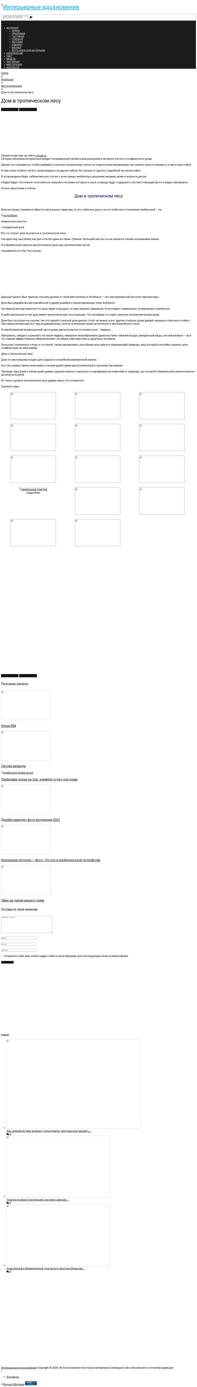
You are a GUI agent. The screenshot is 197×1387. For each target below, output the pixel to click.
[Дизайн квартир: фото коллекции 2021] (98, 799)
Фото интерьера (11, 85)
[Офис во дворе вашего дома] (98, 880)
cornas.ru (41, 155)
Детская (17, 42)
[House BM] (98, 706)
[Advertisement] (81, 132)
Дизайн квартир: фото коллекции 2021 (30, 820)
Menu (4, 22)
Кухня (16, 30)
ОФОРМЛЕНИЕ (14, 53)
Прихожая (18, 33)
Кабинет (17, 44)
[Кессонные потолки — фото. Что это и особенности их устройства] (98, 840)
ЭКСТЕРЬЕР (13, 61)
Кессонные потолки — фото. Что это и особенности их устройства (50, 860)
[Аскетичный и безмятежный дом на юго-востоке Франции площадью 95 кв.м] (58, 1265)
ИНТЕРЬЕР (12, 28)
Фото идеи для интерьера (28, 50)
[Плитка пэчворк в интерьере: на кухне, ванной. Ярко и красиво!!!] (58, 1196)
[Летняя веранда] (98, 746)
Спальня (17, 39)
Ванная (16, 47)
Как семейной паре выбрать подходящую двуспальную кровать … (48, 1131)
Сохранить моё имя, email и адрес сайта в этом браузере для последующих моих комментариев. (66, 956)
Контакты (12, 1376)
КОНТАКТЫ (12, 67)
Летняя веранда (13, 766)
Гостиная (18, 36)
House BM (8, 726)
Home (4, 73)
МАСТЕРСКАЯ (14, 64)
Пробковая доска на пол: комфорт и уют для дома (39, 779)
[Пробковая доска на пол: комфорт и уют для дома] (98, 772)
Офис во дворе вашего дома (22, 900)
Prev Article (11, 109)
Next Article (26, 109)
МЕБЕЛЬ (11, 58)
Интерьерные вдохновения (19, 1367)
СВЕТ (9, 56)
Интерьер (7, 79)
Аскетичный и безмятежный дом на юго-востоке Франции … (45, 1268)
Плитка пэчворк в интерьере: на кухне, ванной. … (37, 1199)
